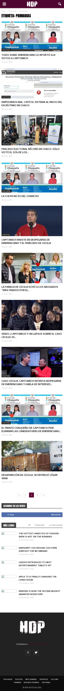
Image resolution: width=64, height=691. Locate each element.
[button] (60, 4)
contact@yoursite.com (38, 644)
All (29, 525)
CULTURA (54, 679)
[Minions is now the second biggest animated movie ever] (8, 594)
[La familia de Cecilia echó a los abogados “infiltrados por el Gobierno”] (32, 268)
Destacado (40, 525)
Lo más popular (56, 525)
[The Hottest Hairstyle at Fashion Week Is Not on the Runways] (8, 537)
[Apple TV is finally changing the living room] (8, 580)
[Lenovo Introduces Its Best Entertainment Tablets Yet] (8, 566)
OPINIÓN (17, 682)
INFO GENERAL (31, 679)
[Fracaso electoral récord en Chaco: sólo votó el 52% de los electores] (32, 130)
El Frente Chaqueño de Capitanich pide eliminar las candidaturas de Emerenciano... (31, 429)
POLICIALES (6, 470)
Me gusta (55, 515)
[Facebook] (28, 653)
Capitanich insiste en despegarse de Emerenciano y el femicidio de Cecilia (26, 241)
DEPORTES (44, 679)
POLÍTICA (6, 50)
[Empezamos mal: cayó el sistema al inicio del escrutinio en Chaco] (32, 83)
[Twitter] (36, 653)
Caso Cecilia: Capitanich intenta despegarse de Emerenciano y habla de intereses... (31, 382)
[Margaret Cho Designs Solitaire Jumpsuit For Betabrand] (8, 551)
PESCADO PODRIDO (31, 682)
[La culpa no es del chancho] (32, 177)
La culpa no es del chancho (20, 196)
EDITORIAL (6, 191)
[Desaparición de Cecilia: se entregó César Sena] (32, 456)
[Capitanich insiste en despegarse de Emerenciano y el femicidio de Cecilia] (32, 221)
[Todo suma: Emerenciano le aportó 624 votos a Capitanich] (32, 36)
